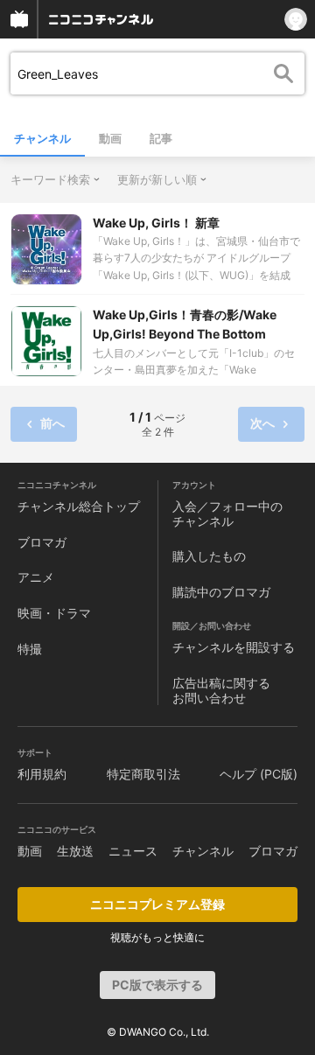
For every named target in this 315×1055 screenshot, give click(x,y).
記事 (161, 138)
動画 (110, 138)
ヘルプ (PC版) (259, 773)
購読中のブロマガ (221, 591)
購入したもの (209, 555)
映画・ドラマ (54, 612)
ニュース (133, 850)
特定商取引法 (143, 773)
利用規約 (42, 773)
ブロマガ (42, 541)
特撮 (30, 648)
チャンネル (42, 138)
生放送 (75, 850)
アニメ (36, 576)
